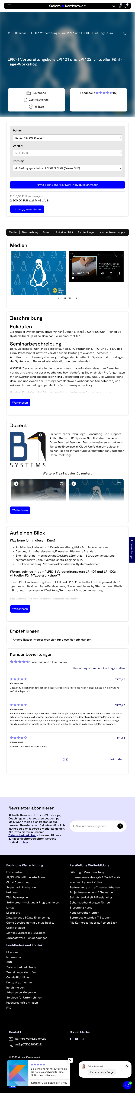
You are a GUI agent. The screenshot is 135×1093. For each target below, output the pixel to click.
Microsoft (13, 912)
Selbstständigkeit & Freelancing (91, 897)
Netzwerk (12, 892)
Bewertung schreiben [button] (87, 668)
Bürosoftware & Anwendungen (26, 938)
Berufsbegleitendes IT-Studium (90, 917)
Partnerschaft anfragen (22, 1002)
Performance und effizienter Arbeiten (95, 887)
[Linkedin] (83, 1038)
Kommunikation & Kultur (86, 882)
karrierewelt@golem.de (30, 1038)
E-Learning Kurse (81, 907)
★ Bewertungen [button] (132, 549)
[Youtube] (76, 1038)
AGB (9, 962)
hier (25, 842)
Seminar (20, 33)
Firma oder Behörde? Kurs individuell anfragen (67, 185)
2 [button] (67, 759)
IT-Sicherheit (15, 872)
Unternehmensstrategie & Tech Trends (95, 877)
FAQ (8, 1008)
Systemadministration (21, 887)
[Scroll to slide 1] (65, 298)
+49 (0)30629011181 (28, 1044)
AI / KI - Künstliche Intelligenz (25, 877)
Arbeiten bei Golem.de (21, 992)
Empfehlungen (86, 232)
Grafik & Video (15, 928)
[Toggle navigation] (9, 6)
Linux (10, 907)
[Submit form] (120, 826)
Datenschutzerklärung (23, 835)
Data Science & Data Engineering (28, 917)
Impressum (13, 957)
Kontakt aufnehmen (19, 982)
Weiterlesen (20, 402)
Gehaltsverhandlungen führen (90, 902)
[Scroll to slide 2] (70, 298)
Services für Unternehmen (24, 997)
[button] (96, 93)
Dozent (47, 232)
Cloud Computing (18, 882)
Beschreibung (30, 232)
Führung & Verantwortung (87, 872)
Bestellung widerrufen (21, 972)
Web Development (18, 897)
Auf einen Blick (64, 232)
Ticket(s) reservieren (67, 796)
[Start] (9, 33)
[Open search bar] (113, 6)
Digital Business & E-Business (25, 933)
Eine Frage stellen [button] (113, 668)
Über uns (12, 952)
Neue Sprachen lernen (84, 912)
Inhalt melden (15, 987)
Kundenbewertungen (112, 232)
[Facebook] (70, 1038)
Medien (13, 232)
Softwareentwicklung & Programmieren (32, 902)
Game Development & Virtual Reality (30, 922)
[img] (18, 679)
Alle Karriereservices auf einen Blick (93, 922)
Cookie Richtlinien (18, 977)
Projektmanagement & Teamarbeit (92, 892)
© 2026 (24, 1057)
